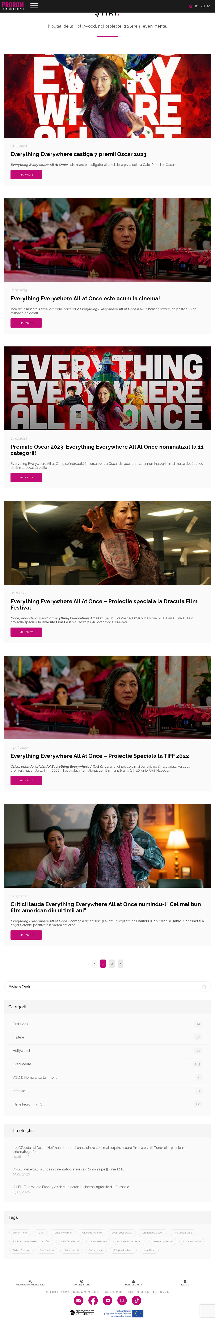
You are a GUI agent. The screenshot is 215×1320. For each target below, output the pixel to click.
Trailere (106, 1037)
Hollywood (106, 1051)
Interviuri (106, 1091)
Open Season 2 (98, 1241)
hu (203, 6)
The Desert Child (183, 1232)
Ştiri (107, 12)
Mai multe (26, 174)
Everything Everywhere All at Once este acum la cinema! (85, 298)
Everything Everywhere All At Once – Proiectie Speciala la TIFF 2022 (99, 756)
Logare (185, 1284)
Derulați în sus (81, 1284)
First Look (106, 1024)
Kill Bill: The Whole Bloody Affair (31, 1241)
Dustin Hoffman (63, 1232)
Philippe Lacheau (123, 1250)
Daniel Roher (20, 1232)
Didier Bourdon (21, 1250)
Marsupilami (96, 1250)
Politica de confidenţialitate (30, 1284)
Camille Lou (47, 1250)
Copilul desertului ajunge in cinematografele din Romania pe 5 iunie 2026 (69, 1171)
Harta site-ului (133, 1284)
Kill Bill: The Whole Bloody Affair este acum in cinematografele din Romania (71, 1189)
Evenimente (106, 1064)
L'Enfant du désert (152, 1232)
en (197, 6)
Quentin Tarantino (70, 1241)
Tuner (41, 1232)
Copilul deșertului (122, 1232)
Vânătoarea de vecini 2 (130, 1241)
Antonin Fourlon (192, 1241)
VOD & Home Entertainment (106, 1077)
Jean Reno (149, 1250)
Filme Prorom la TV (106, 1104)
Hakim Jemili (71, 1250)
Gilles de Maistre (92, 1232)
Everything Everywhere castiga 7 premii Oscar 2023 (78, 154)
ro (208, 6)
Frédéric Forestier (163, 1241)
